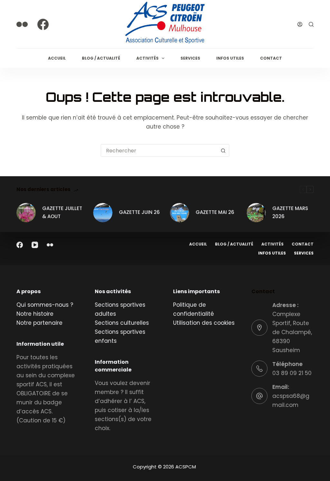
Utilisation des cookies (204, 323)
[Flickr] (22, 24)
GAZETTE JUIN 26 (139, 212)
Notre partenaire (39, 323)
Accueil (57, 58)
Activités (147, 58)
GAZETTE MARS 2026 (290, 212)
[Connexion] (299, 24)
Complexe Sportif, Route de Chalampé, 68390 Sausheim (292, 332)
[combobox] (159, 150)
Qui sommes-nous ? (44, 305)
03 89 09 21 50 (292, 373)
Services (190, 58)
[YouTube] (35, 245)
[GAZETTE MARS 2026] (256, 212)
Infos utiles (230, 58)
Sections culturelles (122, 323)
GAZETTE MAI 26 (215, 212)
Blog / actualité (101, 58)
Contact (271, 58)
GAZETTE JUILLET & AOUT (62, 212)
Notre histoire (34, 314)
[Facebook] (43, 24)
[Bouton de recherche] (223, 150)
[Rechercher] (311, 24)
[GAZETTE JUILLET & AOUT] (26, 212)
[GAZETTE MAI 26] (179, 212)
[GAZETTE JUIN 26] (102, 212)
